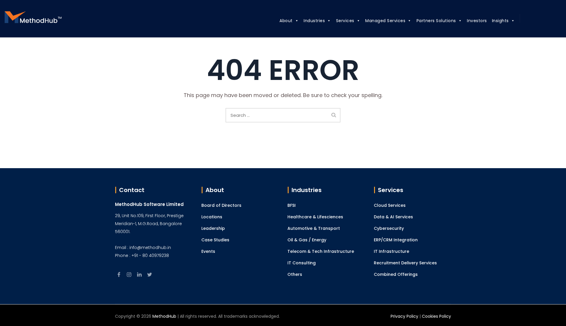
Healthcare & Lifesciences (315, 217)
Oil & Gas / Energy (306, 240)
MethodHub (164, 316)
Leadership (213, 228)
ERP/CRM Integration (396, 240)
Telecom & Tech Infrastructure (320, 251)
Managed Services (385, 21)
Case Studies (215, 240)
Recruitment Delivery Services (405, 263)
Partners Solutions (436, 21)
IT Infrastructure (391, 251)
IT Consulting (301, 263)
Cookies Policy (436, 316)
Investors (477, 21)
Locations (211, 217)
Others (294, 274)
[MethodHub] (33, 18)
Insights (500, 21)
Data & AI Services (393, 217)
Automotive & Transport (313, 228)
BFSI (291, 205)
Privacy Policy (404, 316)
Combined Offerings (396, 274)
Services (345, 21)
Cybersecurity (389, 228)
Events (208, 251)
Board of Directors (221, 205)
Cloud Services (390, 205)
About (286, 21)
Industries (314, 21)
